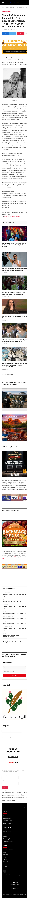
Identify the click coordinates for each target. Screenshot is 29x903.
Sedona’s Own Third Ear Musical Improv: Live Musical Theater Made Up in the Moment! (14, 245)
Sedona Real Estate (8, 849)
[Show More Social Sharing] (26, 33)
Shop (4, 852)
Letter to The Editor (8, 823)
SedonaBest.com (14, 888)
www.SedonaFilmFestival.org (12, 216)
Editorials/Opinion (7, 820)
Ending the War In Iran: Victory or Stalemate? (14, 613)
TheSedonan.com (14, 884)
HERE (15, 557)
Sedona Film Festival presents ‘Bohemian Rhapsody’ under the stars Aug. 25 (14, 269)
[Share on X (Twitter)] (12, 33)
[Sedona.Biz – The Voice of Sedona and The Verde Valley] (14, 2)
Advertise (5, 854)
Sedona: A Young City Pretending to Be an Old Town (14, 595)
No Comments (14, 29)
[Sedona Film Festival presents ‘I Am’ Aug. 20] (14, 306)
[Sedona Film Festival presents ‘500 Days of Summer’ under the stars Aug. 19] (14, 330)
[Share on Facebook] (5, 33)
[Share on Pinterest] (20, 33)
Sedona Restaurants (8, 841)
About (4, 857)
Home (3, 7)
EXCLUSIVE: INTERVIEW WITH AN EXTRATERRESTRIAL (11, 636)
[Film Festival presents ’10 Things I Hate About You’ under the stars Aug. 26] (14, 283)
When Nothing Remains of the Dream (12, 601)
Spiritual (5, 836)
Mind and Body (6, 834)
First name (4, 780)
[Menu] (3, 2)
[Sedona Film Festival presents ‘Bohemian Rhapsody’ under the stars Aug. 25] (14, 259)
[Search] (26, 2)
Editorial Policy (6, 862)
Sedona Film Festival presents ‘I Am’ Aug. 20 (14, 317)
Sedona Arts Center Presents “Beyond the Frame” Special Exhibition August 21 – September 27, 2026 (14, 365)
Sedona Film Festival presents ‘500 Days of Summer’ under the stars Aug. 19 (14, 340)
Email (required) (6, 775)
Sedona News (6, 815)
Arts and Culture (6, 11)
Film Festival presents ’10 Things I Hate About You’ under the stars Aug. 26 (13, 293)
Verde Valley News (7, 818)
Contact (5, 859)
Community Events (8, 839)
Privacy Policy (16, 894)
